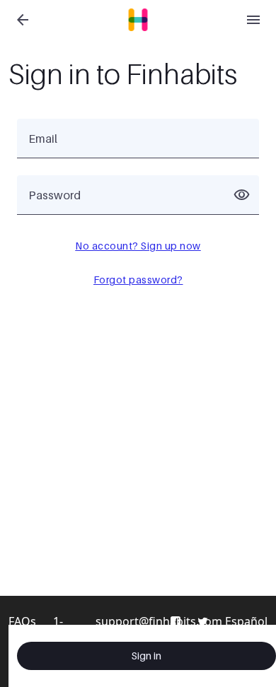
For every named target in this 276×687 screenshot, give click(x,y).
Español (246, 621)
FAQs (22, 621)
